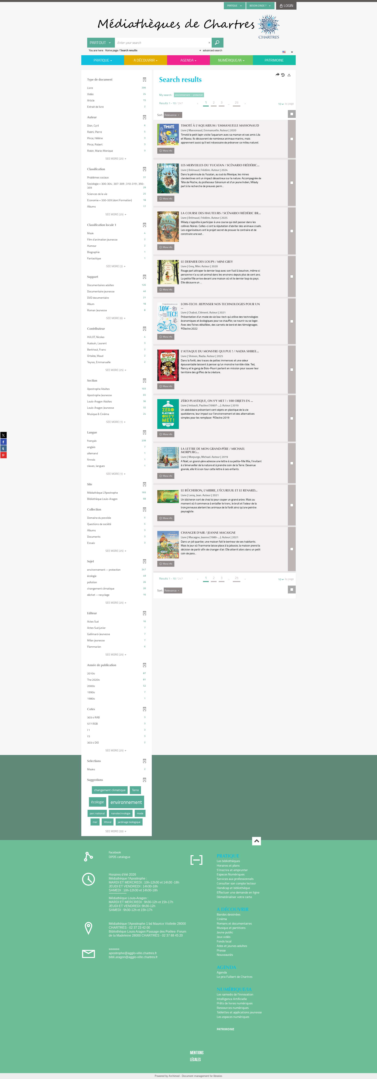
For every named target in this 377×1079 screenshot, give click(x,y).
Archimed (174, 1075)
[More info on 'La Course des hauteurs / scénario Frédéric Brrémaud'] (168, 226)
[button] (116, 88)
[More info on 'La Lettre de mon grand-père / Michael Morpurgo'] (168, 457)
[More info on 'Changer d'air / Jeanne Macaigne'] (168, 545)
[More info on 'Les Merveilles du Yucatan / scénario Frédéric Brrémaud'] (168, 178)
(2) (114, 266)
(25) (114, 158)
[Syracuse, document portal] (188, 27)
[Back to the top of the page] (256, 841)
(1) (114, 422)
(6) (114, 318)
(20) (114, 831)
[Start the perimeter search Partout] (217, 43)
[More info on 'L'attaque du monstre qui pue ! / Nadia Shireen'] (168, 365)
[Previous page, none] (198, 104)
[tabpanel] (188, 453)
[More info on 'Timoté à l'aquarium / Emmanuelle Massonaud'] (168, 134)
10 (279, 104)
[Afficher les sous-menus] (240, 5)
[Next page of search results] (245, 104)
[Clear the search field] (210, 43)
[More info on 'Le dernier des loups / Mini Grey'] (168, 272)
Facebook (115, 852)
